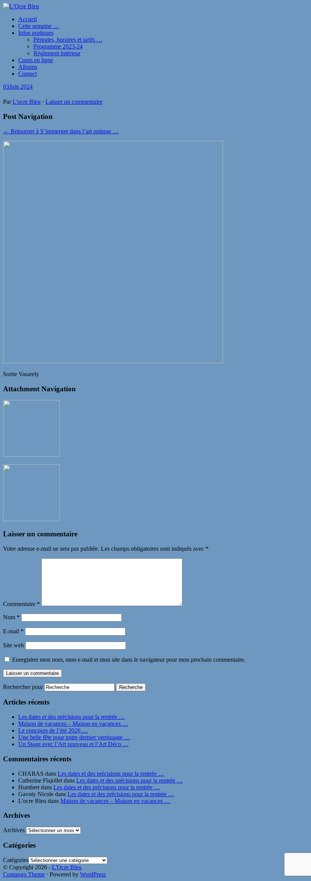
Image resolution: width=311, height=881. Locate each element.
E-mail (13, 631)
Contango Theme (24, 874)
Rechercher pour (23, 687)
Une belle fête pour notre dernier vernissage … (74, 737)
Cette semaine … (38, 26)
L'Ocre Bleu (67, 867)
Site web (13, 645)
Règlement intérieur (56, 53)
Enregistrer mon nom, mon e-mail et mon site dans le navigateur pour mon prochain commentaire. (128, 659)
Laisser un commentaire (74, 101)
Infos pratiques (35, 33)
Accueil (27, 19)
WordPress (93, 874)
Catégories (15, 860)
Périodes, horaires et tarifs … (67, 39)
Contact (27, 73)
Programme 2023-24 (58, 46)
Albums (27, 67)
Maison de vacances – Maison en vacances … (73, 723)
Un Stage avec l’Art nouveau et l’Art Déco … (73, 744)
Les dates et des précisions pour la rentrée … (71, 717)
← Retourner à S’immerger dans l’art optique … (61, 131)
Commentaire (21, 604)
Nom (11, 617)
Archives (14, 830)
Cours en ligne (35, 60)
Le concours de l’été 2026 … (53, 730)
